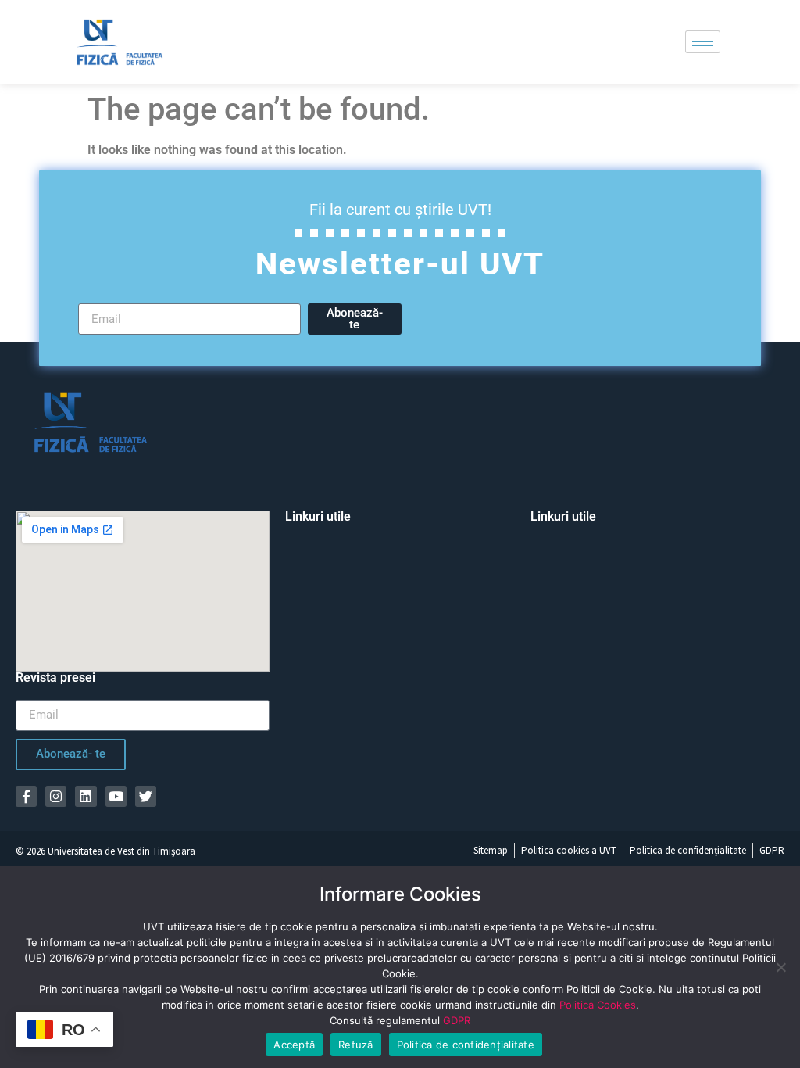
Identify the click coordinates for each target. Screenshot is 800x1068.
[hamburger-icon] (702, 41)
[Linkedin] (85, 796)
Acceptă (294, 1044)
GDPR (456, 1020)
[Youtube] (116, 796)
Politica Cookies (597, 1004)
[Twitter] (145, 796)
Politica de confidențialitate (465, 1044)
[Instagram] (55, 796)
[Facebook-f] (26, 796)
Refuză (355, 1044)
